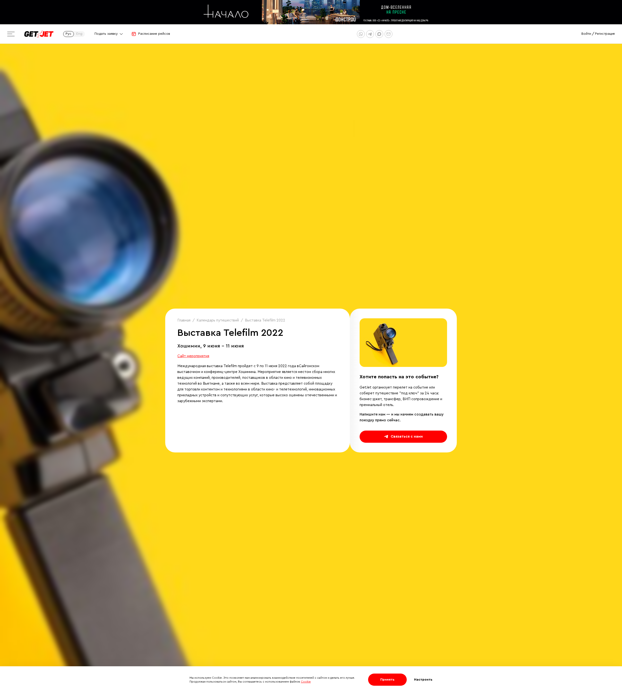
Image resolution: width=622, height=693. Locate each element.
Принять (387, 679)
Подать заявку (106, 33)
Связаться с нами (407, 436)
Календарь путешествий (218, 320)
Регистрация (605, 33)
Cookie (306, 681)
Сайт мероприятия (193, 356)
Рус (68, 33)
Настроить (423, 679)
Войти (586, 33)
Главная (183, 320)
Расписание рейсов (154, 33)
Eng (79, 33)
